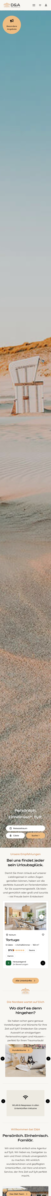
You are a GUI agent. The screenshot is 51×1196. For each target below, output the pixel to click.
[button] (3, 1059)
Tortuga (12, 940)
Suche (35, 835)
